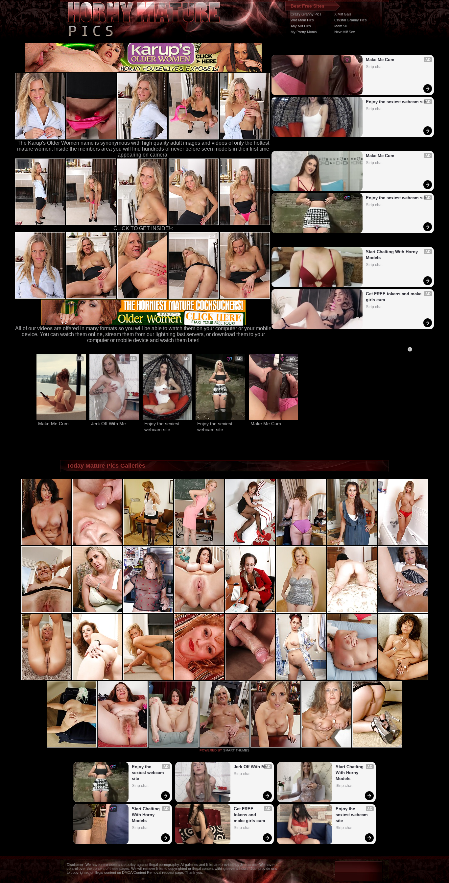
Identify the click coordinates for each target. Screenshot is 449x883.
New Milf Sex (344, 32)
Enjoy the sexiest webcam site (396, 101)
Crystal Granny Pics (350, 20)
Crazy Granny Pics (306, 14)
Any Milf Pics (301, 26)
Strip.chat (374, 66)
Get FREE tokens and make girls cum (394, 296)
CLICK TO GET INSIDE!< (143, 228)
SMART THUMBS (236, 750)
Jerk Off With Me (108, 423)
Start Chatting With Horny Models (392, 254)
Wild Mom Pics (302, 20)
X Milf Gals (342, 14)
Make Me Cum (380, 59)
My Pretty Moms (304, 32)
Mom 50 (340, 26)
